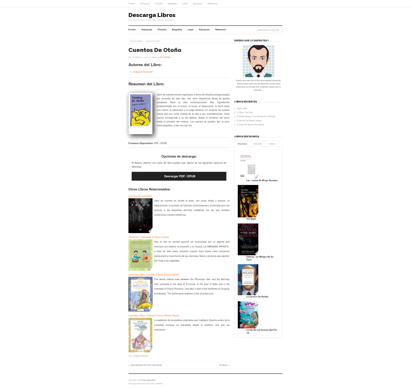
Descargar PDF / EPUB (179, 176)
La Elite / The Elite (245, 112)
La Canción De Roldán (257, 296)
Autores (272, 143)
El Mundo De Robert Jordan (249, 120)
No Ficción (165, 57)
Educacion (197, 3)
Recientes (257, 143)
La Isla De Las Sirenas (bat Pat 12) (261, 331)
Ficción (131, 3)
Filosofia (158, 3)
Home (139, 41)
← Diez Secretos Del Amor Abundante (145, 365)
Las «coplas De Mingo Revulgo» (262, 180)
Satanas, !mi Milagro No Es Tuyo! (259, 258)
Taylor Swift (242, 108)
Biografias (172, 3)
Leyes (185, 3)
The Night (251, 218)
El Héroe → (224, 365)
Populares (242, 143)
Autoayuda (145, 3)
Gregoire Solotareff (143, 71)
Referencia (212, 3)
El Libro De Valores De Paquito (250, 124)
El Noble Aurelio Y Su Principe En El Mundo (256, 116)
